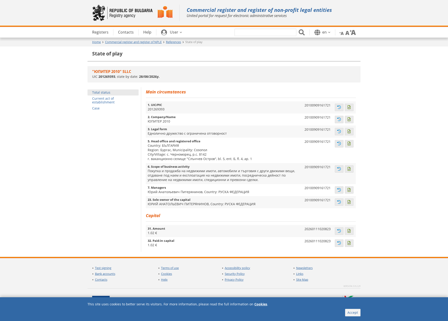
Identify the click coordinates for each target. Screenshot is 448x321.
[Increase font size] (353, 32)
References (173, 42)
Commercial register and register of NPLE (133, 42)
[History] (339, 107)
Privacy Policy (234, 279)
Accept (352, 312)
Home (96, 42)
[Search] (302, 32)
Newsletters (304, 268)
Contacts (101, 279)
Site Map (302, 279)
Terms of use (170, 268)
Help (164, 279)
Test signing (103, 268)
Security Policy (235, 274)
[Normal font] (347, 32)
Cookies (166, 274)
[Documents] (349, 107)
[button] (171, 32)
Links (299, 274)
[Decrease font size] (341, 32)
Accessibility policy (237, 268)
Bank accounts (105, 274)
